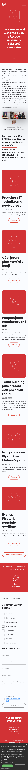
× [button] (26, 744)
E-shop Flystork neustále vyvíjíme (9, 520)
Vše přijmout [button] (7, 765)
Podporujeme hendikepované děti (14, 322)
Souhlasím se (13, 699)
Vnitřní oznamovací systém (14, 742)
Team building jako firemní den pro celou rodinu (13, 388)
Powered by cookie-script (5, 768)
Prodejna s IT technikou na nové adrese (12, 201)
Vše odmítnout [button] (20, 765)
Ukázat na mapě (14, 734)
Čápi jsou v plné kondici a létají (13, 262)
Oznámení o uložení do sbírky (14, 740)
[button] (14, 762)
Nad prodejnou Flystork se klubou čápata (13, 456)
